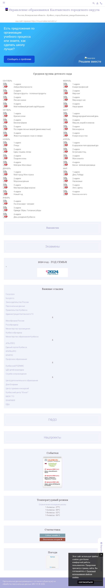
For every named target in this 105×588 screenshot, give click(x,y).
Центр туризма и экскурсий (17, 388)
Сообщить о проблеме (19, 59)
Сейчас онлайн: (52, 535)
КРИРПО (9, 355)
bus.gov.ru (10, 298)
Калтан (52, 557)
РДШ (8, 404)
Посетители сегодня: (52, 539)
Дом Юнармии (12, 384)
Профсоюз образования (16, 359)
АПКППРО (10, 343)
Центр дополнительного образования (22, 380)
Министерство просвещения (18, 329)
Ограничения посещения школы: (52, 504)
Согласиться (86, 582)
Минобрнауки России (15, 321)
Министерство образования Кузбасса (22, 337)
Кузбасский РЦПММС (15, 366)
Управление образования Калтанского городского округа (53, 10)
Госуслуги (10, 294)
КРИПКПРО (11, 351)
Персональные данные (15, 306)
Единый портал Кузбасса (16, 347)
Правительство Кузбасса (16, 310)
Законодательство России (17, 302)
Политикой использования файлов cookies (84, 574)
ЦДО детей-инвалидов (15, 370)
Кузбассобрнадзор (14, 333)
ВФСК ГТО (10, 396)
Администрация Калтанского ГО (19, 314)
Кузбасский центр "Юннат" (17, 392)
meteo (52, 567)
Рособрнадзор (12, 325)
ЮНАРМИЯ (10, 400)
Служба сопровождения (16, 374)
